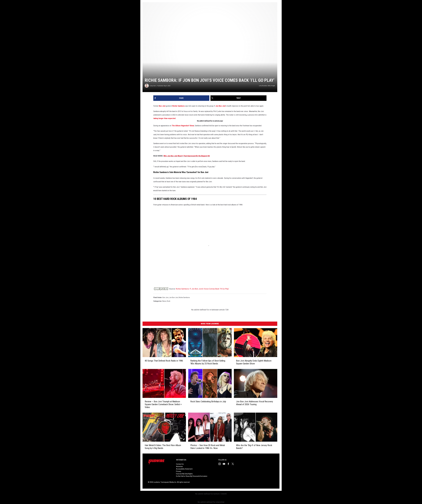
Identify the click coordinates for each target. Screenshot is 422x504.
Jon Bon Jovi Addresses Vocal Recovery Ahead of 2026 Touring (254, 403)
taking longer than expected (164, 118)
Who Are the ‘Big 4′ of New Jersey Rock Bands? (254, 446)
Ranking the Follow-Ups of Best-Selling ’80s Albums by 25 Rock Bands (207, 362)
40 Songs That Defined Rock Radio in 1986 (164, 360)
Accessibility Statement (184, 469)
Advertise (179, 466)
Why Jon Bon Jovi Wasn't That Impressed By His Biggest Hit (187, 156)
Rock (168, 301)
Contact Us (180, 464)
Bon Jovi (162, 106)
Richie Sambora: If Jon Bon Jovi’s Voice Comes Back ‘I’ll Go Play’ (202, 289)
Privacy (178, 471)
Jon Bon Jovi (220, 106)
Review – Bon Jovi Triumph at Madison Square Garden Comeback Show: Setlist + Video (163, 404)
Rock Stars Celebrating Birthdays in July (208, 401)
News (164, 301)
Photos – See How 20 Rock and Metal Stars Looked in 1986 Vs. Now (207, 446)
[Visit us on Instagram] (220, 464)
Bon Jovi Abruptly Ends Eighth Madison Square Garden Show (253, 362)
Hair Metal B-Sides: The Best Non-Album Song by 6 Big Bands (163, 446)
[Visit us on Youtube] (225, 464)
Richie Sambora (178, 106)
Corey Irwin (153, 86)
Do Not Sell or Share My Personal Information (191, 476)
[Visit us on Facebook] (229, 464)
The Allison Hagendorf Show (183, 125)
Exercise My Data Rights (184, 474)
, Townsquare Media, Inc (168, 482)
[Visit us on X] (233, 464)
